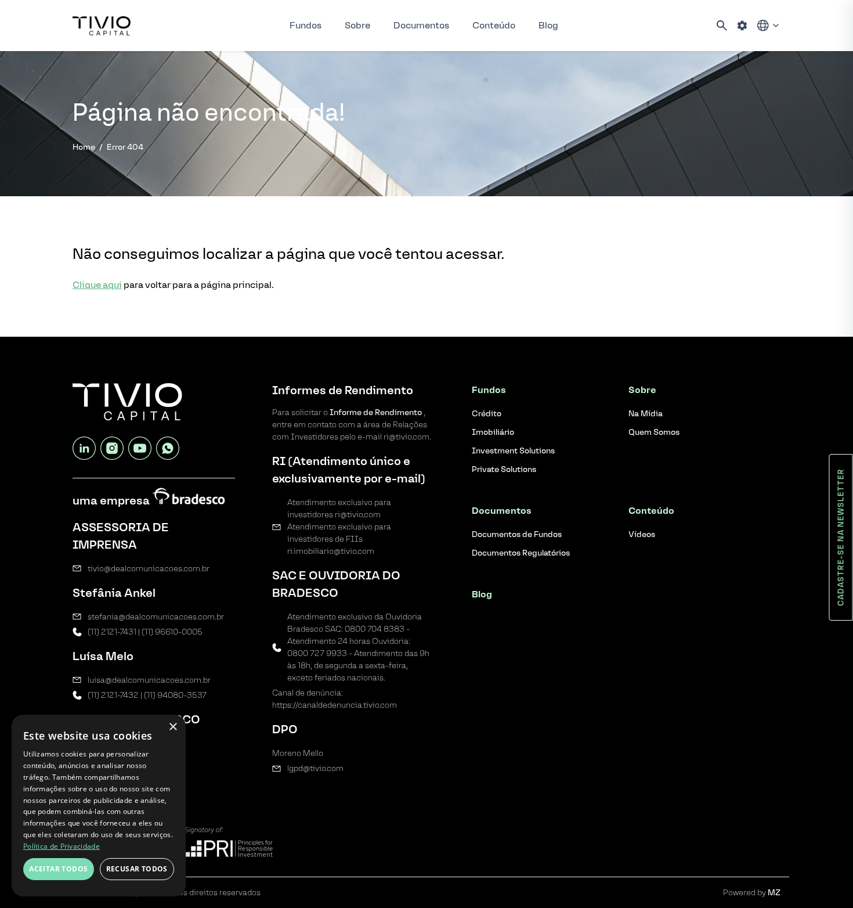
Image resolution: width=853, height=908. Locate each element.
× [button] (172, 727)
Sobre (357, 25)
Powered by (751, 893)
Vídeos (641, 534)
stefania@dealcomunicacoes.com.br (156, 617)
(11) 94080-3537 (175, 695)
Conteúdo (493, 25)
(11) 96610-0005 (172, 632)
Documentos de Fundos (517, 534)
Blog (548, 25)
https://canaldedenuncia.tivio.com (334, 705)
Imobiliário (493, 432)
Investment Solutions (513, 451)
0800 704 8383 (374, 629)
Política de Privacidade (61, 846)
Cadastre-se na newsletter (841, 537)
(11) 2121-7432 (113, 695)
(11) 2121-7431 (112, 632)
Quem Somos (653, 432)
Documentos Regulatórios (521, 553)
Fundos (305, 25)
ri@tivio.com (358, 515)
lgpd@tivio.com (315, 768)
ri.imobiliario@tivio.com (330, 551)
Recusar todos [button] (137, 869)
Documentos (421, 25)
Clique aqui (97, 284)
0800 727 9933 (317, 653)
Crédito (486, 414)
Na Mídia (645, 414)
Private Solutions (504, 469)
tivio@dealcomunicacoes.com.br (148, 569)
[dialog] (99, 805)
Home (84, 147)
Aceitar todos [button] (58, 869)
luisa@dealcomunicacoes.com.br (149, 680)
